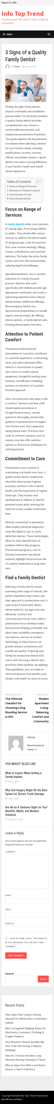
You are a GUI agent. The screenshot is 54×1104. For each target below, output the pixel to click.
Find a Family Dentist (20, 198)
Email (9, 909)
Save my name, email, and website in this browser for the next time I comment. (26, 942)
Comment (11, 851)
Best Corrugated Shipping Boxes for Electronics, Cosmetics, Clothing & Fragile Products (25, 1032)
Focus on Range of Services (23, 186)
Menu (9, 34)
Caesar (17, 66)
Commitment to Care (20, 194)
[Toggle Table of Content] (36, 181)
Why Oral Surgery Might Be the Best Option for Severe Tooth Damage (26, 792)
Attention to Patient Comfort (24, 190)
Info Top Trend (23, 13)
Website (9, 923)
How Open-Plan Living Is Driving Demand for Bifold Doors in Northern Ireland (26, 1018)
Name (8, 895)
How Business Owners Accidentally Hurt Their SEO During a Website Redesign (24, 1046)
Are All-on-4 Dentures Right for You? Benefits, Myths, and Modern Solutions (26, 811)
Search (9, 973)
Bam (19, 1099)
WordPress (7, 1099)
